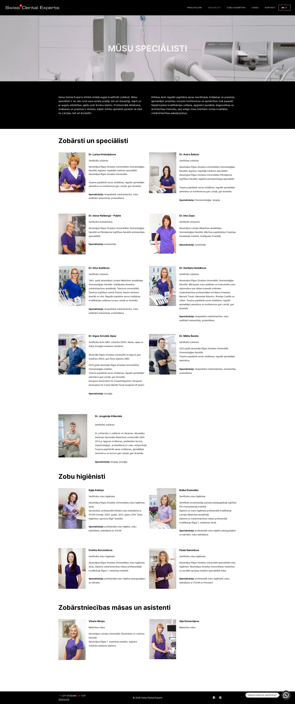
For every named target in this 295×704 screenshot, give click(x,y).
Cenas (255, 7)
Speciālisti (214, 7)
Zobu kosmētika (236, 7)
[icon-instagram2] (220, 697)
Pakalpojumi (194, 7)
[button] (286, 695)
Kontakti (270, 7)
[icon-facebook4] (215, 697)
